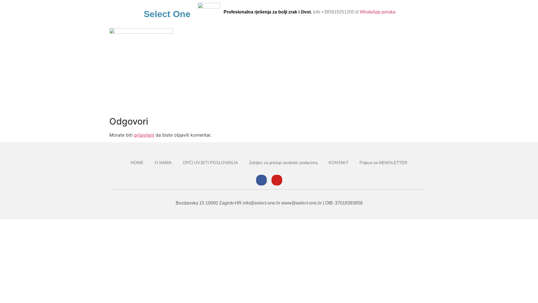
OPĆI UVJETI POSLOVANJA (210, 162)
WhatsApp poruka (377, 12)
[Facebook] (261, 180)
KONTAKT (338, 162)
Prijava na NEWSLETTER (383, 162)
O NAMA (163, 162)
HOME (137, 162)
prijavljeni (144, 135)
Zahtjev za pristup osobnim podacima (283, 162)
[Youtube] (277, 180)
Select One (167, 14)
